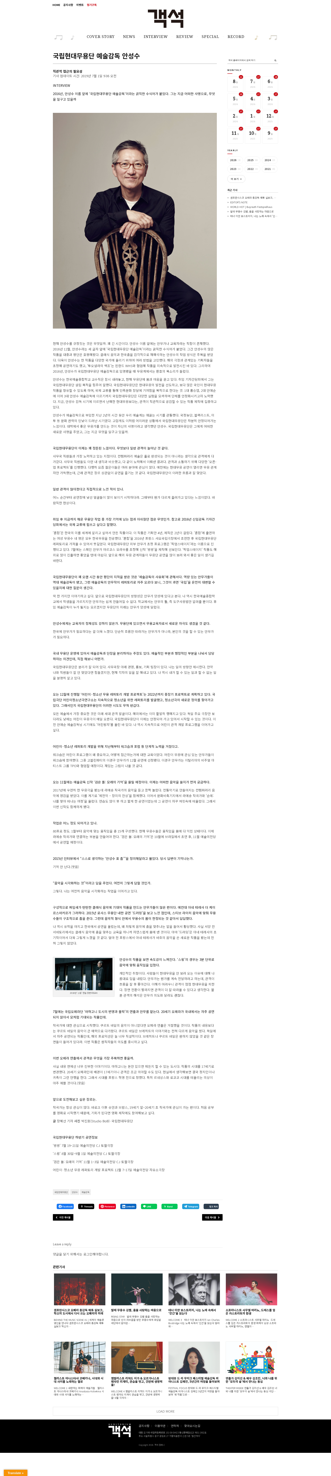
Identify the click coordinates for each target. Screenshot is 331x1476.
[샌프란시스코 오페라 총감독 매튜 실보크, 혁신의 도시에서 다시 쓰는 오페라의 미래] (79, 1289)
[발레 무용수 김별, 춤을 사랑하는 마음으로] (137, 1289)
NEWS (129, 36)
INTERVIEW (156, 36)
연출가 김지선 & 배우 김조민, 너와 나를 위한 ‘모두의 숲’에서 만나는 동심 (251, 1380)
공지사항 (68, 5)
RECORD (236, 36)
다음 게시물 (210, 1217)
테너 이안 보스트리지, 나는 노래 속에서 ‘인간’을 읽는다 (259, 216)
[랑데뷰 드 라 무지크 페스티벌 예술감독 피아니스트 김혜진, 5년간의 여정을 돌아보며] (194, 1358)
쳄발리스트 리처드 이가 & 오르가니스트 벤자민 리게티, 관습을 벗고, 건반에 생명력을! (136, 1381)
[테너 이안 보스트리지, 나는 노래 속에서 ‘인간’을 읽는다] (194, 1289)
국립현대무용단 (61, 1192)
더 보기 (236, 179)
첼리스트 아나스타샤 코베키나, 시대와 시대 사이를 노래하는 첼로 (78, 1380)
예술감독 (85, 1192)
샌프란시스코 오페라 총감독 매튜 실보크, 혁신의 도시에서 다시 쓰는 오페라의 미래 (273, 197)
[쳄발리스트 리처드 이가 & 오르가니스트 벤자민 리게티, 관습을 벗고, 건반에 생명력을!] (137, 1358)
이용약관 (160, 1426)
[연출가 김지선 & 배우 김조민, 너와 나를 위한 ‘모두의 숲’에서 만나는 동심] (251, 1358)
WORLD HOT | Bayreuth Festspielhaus (251, 207)
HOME (56, 5)
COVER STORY (101, 36)
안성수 (75, 1192)
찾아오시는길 (192, 1426)
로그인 (88, 1254)
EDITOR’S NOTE (238, 202)
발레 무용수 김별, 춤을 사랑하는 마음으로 (252, 211)
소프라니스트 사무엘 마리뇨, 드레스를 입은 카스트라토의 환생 (250, 1311)
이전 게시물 (64, 1217)
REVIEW (184, 36)
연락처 (175, 1426)
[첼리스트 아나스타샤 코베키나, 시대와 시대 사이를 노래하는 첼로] (79, 1358)
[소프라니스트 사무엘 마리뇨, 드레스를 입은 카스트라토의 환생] (251, 1289)
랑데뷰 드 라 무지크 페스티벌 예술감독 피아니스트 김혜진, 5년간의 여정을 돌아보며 (194, 1380)
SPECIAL (210, 36)
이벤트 (80, 5)
